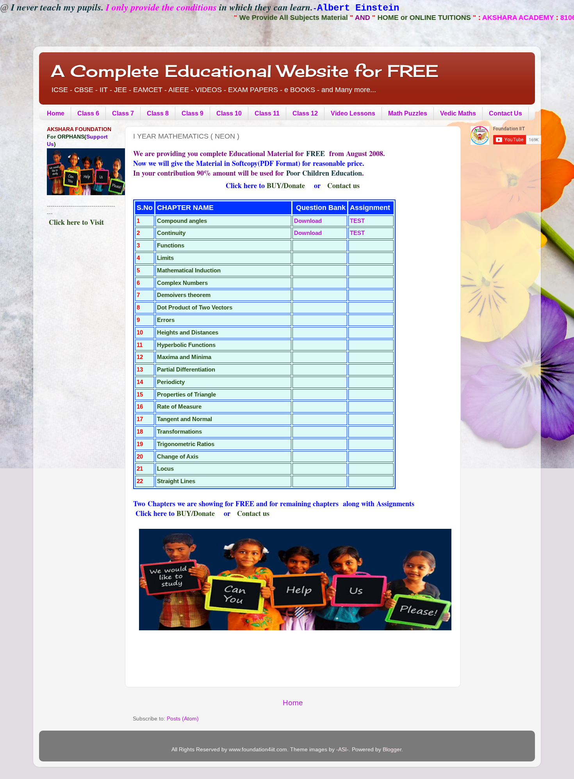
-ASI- (342, 749)
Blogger (392, 749)
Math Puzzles (407, 113)
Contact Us (505, 113)
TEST (357, 221)
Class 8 (158, 113)
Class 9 (192, 113)
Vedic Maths (458, 113)
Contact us (343, 185)
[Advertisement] (81, 366)
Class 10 (229, 113)
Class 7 (123, 113)
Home (55, 113)
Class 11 (267, 113)
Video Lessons (353, 113)
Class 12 (305, 113)
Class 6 (88, 113)
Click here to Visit (76, 222)
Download (308, 221)
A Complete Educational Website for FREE (245, 71)
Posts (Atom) (183, 719)
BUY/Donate (286, 185)
